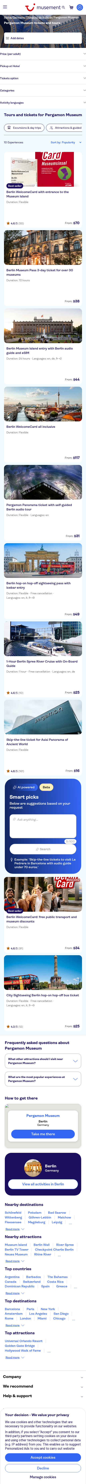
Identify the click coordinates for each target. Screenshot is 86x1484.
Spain (45, 1286)
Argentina (12, 1277)
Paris (30, 1309)
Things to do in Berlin (39, 17)
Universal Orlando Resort (24, 1341)
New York (48, 1309)
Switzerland (32, 1282)
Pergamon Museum (66, 17)
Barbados (33, 1277)
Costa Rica (55, 1282)
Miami (42, 1318)
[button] (24, 128)
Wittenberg (13, 1217)
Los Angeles (38, 1314)
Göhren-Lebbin (40, 1217)
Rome (9, 1318)
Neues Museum (16, 1254)
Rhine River (42, 1254)
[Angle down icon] (53, 53)
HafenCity (65, 1254)
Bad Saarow (57, 1213)
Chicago (59, 1318)
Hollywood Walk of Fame (23, 1350)
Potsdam (34, 1213)
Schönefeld (13, 1213)
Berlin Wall (42, 1245)
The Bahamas (57, 1277)
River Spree (65, 1245)
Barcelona (12, 1309)
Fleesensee (13, 1222)
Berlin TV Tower (16, 1249)
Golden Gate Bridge (20, 1346)
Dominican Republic (20, 1286)
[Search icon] (63, 7)
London (25, 1318)
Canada (10, 1282)
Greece (61, 1286)
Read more (13, 1229)
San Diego (61, 1314)
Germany (19, 17)
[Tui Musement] (43, 7)
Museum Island (16, 1245)
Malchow (64, 1217)
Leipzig (57, 1222)
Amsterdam (14, 1314)
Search (45, 849)
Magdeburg (36, 1222)
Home (8, 17)
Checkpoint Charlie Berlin (54, 1249)
